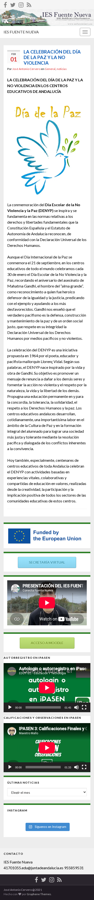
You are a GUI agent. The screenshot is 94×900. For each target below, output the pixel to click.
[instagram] (21, 4)
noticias (62, 69)
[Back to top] (83, 889)
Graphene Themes (39, 894)
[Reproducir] (9, 707)
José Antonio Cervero (26, 69)
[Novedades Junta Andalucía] (29, 4)
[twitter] (12, 4)
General (50, 69)
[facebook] (5, 4)
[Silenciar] (76, 707)
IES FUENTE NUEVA (21, 32)
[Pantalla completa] (84, 707)
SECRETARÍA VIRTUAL (47, 562)
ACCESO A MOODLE (47, 643)
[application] (47, 687)
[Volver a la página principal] (47, 17)
